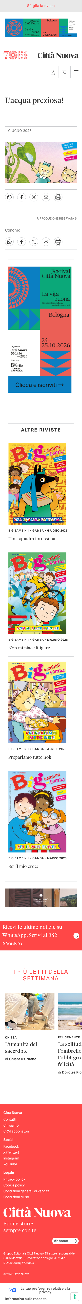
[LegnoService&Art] (41, 897)
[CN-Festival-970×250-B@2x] (41, 27)
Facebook (11, 1146)
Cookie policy (14, 1185)
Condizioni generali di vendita (26, 1191)
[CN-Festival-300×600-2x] (39, 329)
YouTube (10, 1164)
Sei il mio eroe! (23, 866)
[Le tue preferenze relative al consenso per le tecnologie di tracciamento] (75, 1297)
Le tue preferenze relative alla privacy (45, 1290)
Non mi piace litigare (29, 648)
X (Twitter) (11, 1152)
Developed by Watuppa (18, 1263)
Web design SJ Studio (51, 1258)
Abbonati (61, 1241)
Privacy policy (14, 1179)
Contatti (9, 1119)
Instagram (11, 1158)
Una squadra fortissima (31, 539)
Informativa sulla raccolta (25, 1299)
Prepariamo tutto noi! (29, 757)
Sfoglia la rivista (41, 6)
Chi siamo (11, 1125)
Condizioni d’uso (16, 1197)
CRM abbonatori (16, 1131)
